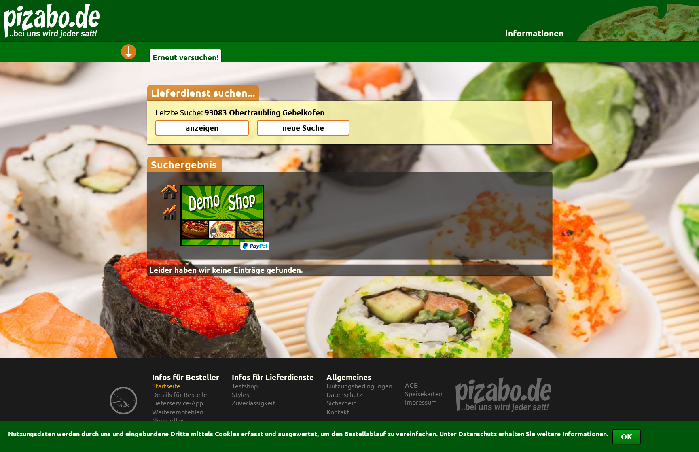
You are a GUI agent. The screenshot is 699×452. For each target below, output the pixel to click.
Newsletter (168, 420)
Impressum (421, 402)
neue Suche (303, 128)
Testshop (245, 386)
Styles (240, 394)
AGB (411, 385)
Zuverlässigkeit (253, 403)
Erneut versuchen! (185, 57)
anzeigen (202, 128)
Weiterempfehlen (177, 412)
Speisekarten (424, 393)
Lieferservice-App (177, 403)
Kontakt (337, 412)
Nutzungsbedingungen (359, 386)
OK (626, 436)
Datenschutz (477, 433)
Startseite (166, 386)
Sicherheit (341, 403)
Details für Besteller (181, 394)
